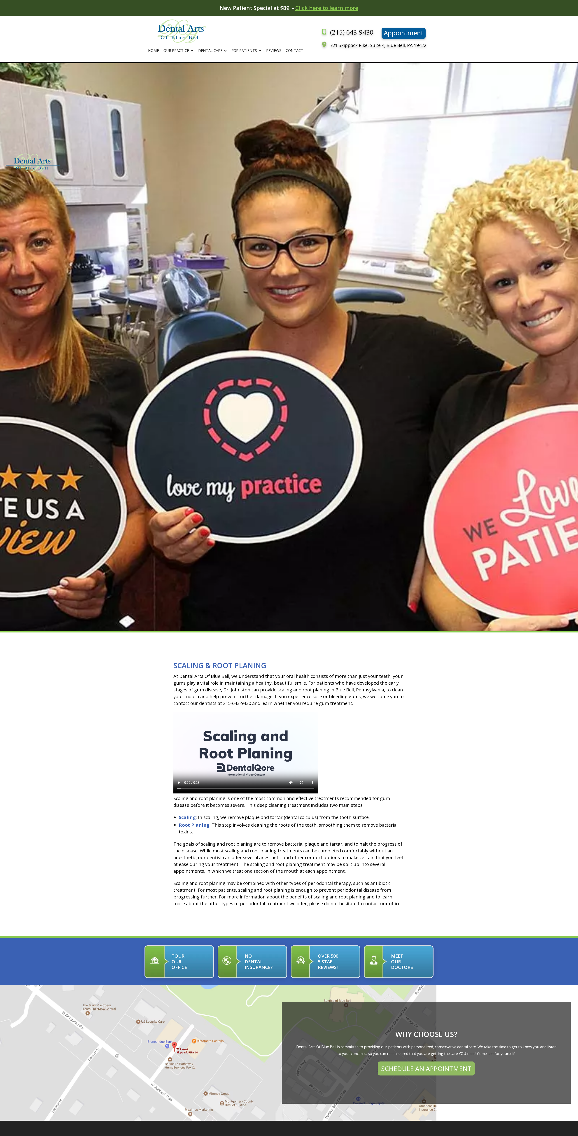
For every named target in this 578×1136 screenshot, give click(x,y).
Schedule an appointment (426, 1068)
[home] (225, 31)
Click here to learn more (326, 8)
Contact (294, 50)
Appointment (403, 32)
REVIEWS (273, 50)
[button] (178, 50)
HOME (153, 50)
